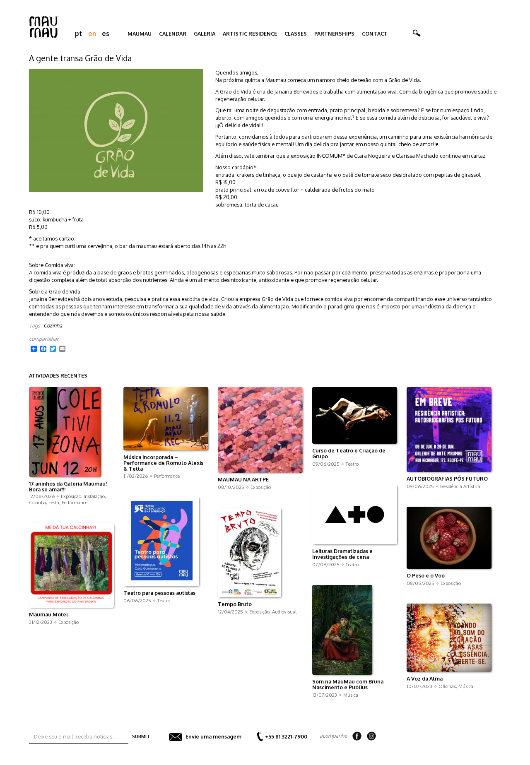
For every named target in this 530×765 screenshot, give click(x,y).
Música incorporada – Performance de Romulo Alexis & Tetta (163, 463)
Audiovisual (284, 612)
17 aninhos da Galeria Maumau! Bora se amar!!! (68, 487)
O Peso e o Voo (426, 576)
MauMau (140, 33)
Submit (141, 736)
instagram (371, 736)
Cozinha (52, 325)
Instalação (94, 496)
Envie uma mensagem (213, 736)
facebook (356, 736)
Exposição (71, 496)
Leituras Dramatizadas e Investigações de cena (342, 554)
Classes (295, 33)
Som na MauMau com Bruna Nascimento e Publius (347, 684)
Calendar (172, 33)
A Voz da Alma (425, 679)
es (105, 33)
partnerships (334, 33)
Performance (74, 502)
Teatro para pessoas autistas (159, 593)
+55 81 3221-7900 (286, 736)
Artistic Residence (250, 33)
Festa (53, 502)
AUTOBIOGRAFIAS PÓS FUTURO (447, 479)
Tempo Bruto (235, 604)
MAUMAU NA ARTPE (243, 480)
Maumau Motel (48, 615)
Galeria (204, 33)
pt (78, 33)
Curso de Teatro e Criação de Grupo (348, 453)
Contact (375, 33)
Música (350, 695)
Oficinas (447, 686)
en (92, 33)
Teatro (352, 464)
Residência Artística (460, 486)
